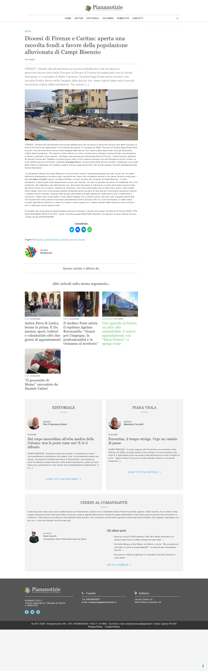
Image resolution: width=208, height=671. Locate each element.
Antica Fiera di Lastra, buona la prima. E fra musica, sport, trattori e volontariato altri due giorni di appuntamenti (43, 331)
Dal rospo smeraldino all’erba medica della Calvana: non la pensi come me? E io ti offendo (61, 443)
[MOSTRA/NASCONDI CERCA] (177, 18)
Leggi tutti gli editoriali (62, 479)
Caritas (64, 239)
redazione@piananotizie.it (102, 602)
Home (68, 18)
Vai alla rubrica (117, 565)
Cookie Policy (113, 626)
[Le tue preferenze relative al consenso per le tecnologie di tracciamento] (203, 666)
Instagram (38, 612)
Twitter (32, 612)
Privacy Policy (95, 626)
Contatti (137, 18)
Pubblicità (123, 18)
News (28, 31)
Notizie (79, 18)
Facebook (27, 612)
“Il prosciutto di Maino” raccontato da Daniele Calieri (41, 384)
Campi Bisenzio (52, 239)
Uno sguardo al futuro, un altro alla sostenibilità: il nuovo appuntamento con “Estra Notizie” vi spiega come (119, 333)
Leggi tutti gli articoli (143, 472)
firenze (81, 239)
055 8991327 (93, 599)
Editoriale (93, 18)
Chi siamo (108, 18)
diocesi (73, 239)
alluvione (39, 239)
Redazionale (107, 319)
